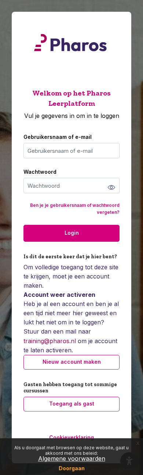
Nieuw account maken (72, 362)
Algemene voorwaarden (71, 458)
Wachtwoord (39, 172)
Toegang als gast (71, 403)
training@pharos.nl (49, 341)
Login (72, 233)
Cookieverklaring (71, 437)
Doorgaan (72, 468)
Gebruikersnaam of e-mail (57, 137)
